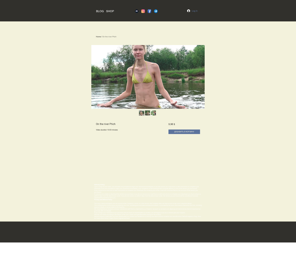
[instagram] (143, 11)
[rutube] (137, 11)
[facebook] (149, 11)
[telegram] (156, 11)
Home (98, 37)
